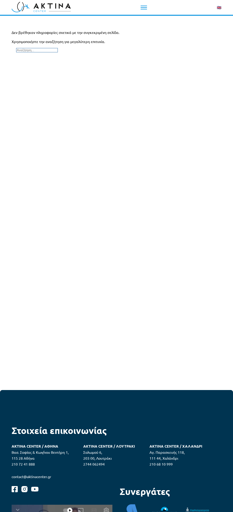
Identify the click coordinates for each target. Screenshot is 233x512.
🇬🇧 (219, 7)
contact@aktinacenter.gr (31, 476)
